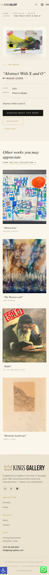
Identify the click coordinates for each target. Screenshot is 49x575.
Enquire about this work (23, 113)
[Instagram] (5, 488)
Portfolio (18, 13)
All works (6, 502)
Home (6, 13)
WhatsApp (13, 121)
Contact (6, 525)
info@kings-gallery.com (13, 550)
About (5, 520)
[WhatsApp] (42, 4)
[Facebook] (11, 488)
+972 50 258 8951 (11, 547)
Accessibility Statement (32, 566)
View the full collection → (19, 162)
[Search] (36, 4)
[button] (3, 570)
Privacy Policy (12, 566)
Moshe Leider (14, 78)
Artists (5, 507)
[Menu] (47, 5)
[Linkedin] (17, 488)
